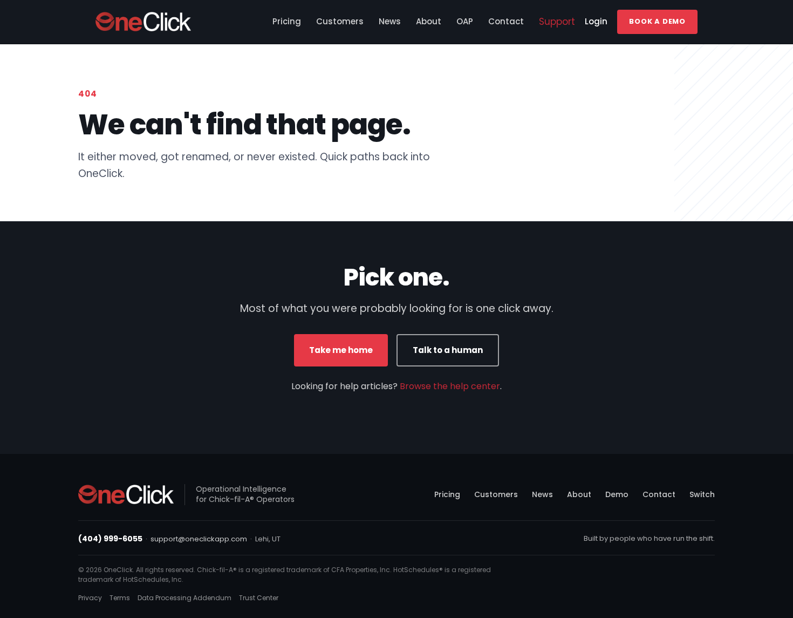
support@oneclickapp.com (199, 539)
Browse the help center (450, 386)
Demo (616, 494)
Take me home (341, 350)
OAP (464, 21)
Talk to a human (448, 350)
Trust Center (258, 597)
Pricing (286, 21)
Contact (506, 21)
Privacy (90, 597)
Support (557, 21)
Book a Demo (657, 21)
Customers (340, 21)
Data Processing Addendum (184, 597)
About (428, 21)
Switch (702, 494)
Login (596, 21)
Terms (120, 597)
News (390, 21)
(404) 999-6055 (110, 538)
